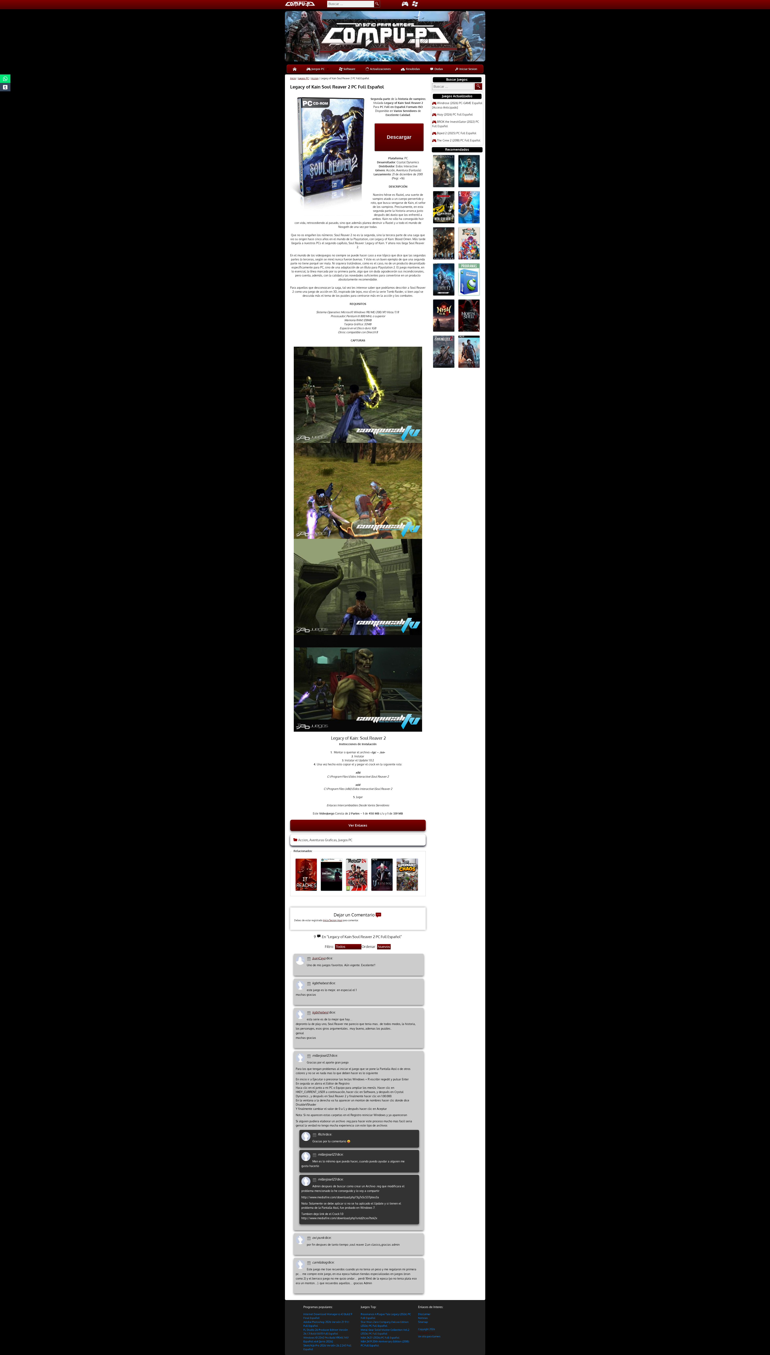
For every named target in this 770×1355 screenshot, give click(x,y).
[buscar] (377, 4)
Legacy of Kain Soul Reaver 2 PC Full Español (337, 86)
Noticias (423, 1317)
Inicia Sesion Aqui (332, 920)
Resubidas (412, 69)
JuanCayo (319, 958)
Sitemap (423, 1322)
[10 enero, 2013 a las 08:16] (309, 1237)
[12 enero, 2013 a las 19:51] (315, 1154)
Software (349, 69)
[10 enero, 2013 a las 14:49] (315, 1134)
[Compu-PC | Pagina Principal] (295, 69)
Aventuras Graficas (323, 840)
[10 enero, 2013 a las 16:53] (309, 1012)
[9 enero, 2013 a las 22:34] (309, 1262)
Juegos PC (318, 69)
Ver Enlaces (358, 825)
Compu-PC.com (426, 1332)
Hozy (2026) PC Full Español (455, 114)
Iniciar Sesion (468, 69)
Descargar (399, 137)
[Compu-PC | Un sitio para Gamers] (385, 36)
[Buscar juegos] (478, 86)
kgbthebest (320, 1012)
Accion (315, 78)
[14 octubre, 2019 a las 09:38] (309, 958)
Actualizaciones (380, 69)
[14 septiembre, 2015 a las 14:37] (309, 983)
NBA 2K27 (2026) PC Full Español (380, 1337)
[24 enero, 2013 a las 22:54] (315, 1179)
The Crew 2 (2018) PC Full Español (458, 140)
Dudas (438, 69)
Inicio (293, 78)
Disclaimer (424, 1314)
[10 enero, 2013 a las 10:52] (309, 1055)
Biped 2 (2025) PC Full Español (456, 133)
